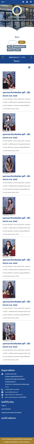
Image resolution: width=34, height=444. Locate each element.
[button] (23, 1)
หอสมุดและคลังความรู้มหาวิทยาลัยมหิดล (11, 412)
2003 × (9, 46)
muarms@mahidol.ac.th (11, 392)
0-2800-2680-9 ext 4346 (12, 389)
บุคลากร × (17, 50)
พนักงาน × (10, 50)
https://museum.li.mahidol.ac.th (14, 395)
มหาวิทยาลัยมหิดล (6, 409)
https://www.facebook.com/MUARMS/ (15, 397)
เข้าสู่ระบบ (3, 405)
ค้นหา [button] (2, 2)
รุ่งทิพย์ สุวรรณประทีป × (19, 46)
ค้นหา (22, 42)
